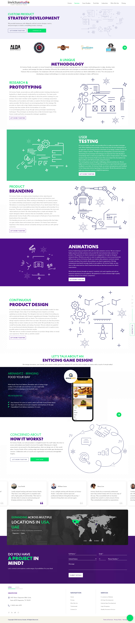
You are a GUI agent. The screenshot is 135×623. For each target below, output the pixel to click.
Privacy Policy (118, 619)
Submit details (75, 575)
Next (124, 47)
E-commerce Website (107, 597)
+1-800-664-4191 (16, 605)
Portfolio (96, 3)
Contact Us (132, 329)
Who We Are (115, 3)
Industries (105, 3)
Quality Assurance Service (108, 609)
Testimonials (73, 606)
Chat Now (39, 459)
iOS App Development (107, 600)
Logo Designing (105, 606)
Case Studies (86, 3)
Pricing (124, 3)
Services (76, 3)
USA (10, 587)
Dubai (23, 533)
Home (70, 3)
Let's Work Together (17, 30)
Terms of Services (108, 619)
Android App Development (108, 603)
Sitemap (125, 619)
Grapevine (15, 533)
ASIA (17, 587)
